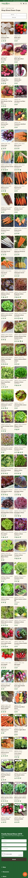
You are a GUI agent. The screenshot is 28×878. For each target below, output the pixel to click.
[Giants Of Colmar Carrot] (7, 157)
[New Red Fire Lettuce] (7, 439)
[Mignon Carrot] (7, 720)
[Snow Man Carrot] (7, 242)
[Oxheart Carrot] (7, 743)
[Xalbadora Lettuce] (20, 612)
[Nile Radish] (20, 655)
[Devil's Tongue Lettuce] (7, 327)
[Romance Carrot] (7, 220)
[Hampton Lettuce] (20, 372)
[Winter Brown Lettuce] (7, 612)
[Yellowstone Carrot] (20, 263)
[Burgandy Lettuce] (20, 284)
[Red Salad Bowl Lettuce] (7, 503)
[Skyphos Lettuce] (20, 524)
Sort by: (12, 14)
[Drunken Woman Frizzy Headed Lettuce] (20, 327)
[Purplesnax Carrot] (7, 199)
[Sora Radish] (7, 655)
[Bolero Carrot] (20, 136)
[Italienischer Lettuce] (7, 395)
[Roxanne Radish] (7, 809)
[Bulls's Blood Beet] (20, 49)
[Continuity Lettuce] (20, 305)
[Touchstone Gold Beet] (20, 114)
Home (2, 8)
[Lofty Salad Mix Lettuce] (20, 395)
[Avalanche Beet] (7, 28)
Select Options (7, 34)
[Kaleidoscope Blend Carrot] (20, 697)
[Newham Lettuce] (20, 439)
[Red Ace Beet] (7, 114)
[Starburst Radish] (20, 809)
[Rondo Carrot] (20, 220)
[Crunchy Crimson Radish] (20, 633)
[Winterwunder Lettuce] (20, 788)
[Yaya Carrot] (7, 263)
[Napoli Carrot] (20, 178)
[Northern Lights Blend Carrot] (20, 720)
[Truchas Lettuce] (20, 545)
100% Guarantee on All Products (19, 0)
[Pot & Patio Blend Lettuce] (7, 765)
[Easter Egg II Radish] (20, 676)
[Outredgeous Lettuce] (7, 482)
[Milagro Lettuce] (20, 416)
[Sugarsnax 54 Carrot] (20, 242)
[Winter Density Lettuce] (7, 788)
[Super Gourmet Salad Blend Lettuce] (7, 545)
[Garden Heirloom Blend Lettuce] (20, 349)
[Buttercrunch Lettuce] (7, 305)
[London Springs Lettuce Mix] (7, 416)
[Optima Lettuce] (20, 460)
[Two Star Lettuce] (7, 568)
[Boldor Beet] (20, 28)
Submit (14, 859)
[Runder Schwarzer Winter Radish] (7, 697)
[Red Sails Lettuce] (20, 482)
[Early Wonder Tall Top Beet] (7, 91)
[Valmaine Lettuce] (20, 568)
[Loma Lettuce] (20, 743)
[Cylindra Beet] (20, 70)
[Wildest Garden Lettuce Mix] (20, 589)
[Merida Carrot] (20, 157)
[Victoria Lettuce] (7, 589)
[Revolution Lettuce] (20, 503)
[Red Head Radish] (7, 676)
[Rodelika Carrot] (20, 199)
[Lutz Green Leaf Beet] (20, 91)
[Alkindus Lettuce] (7, 284)
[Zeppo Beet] (7, 136)
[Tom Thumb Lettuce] (20, 765)
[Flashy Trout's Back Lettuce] (7, 349)
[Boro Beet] (7, 49)
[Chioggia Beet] (7, 70)
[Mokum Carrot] (7, 178)
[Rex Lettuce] (7, 524)
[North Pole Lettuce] (7, 460)
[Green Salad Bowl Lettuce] (7, 372)
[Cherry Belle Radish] (7, 633)
